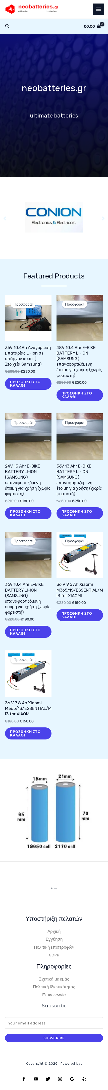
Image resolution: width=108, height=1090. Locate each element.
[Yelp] (84, 1079)
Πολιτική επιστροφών (54, 947)
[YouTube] (36, 1079)
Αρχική (54, 931)
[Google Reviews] (72, 1079)
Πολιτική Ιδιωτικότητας (54, 986)
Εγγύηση (54, 939)
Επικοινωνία (54, 994)
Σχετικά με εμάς (54, 979)
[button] (5, 218)
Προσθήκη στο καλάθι (25, 383)
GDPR (54, 954)
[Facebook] (24, 1079)
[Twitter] (48, 1079)
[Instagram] (60, 1079)
